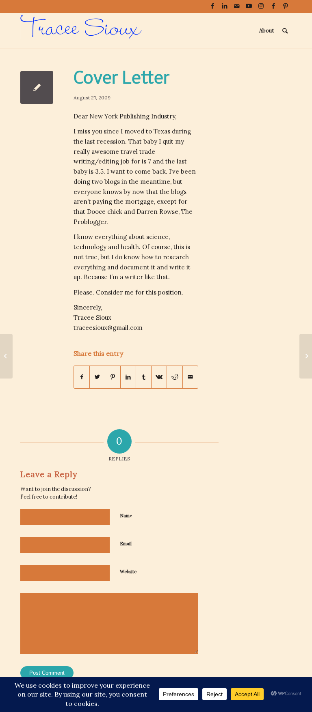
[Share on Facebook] (81, 377)
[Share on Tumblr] (143, 377)
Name (126, 515)
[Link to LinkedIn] (224, 6)
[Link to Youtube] (249, 6)
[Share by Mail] (190, 377)
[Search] (285, 31)
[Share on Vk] (159, 377)
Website (128, 571)
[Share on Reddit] (174, 377)
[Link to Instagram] (261, 6)
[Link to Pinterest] (286, 6)
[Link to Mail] (237, 6)
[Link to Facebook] (212, 6)
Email (126, 543)
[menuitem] (266, 31)
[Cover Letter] (36, 87)
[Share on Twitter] (97, 377)
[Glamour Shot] (6, 356)
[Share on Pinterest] (112, 377)
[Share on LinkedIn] (128, 377)
